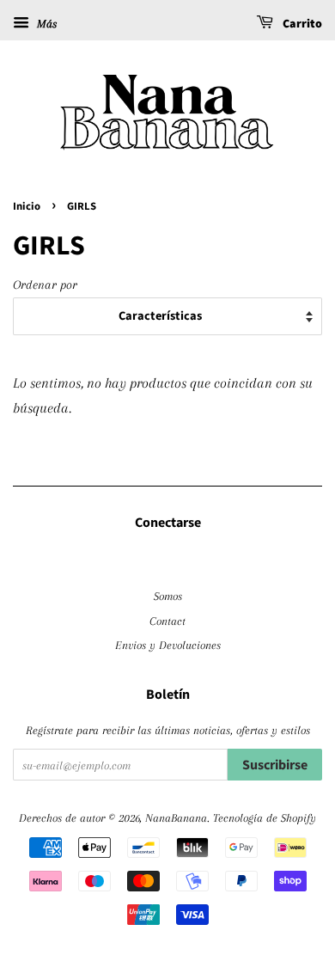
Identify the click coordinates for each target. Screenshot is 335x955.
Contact (167, 620)
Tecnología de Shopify (264, 817)
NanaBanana (176, 817)
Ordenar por (45, 284)
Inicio (26, 206)
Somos (168, 596)
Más (45, 23)
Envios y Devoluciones (168, 645)
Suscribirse (275, 765)
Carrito (301, 24)
